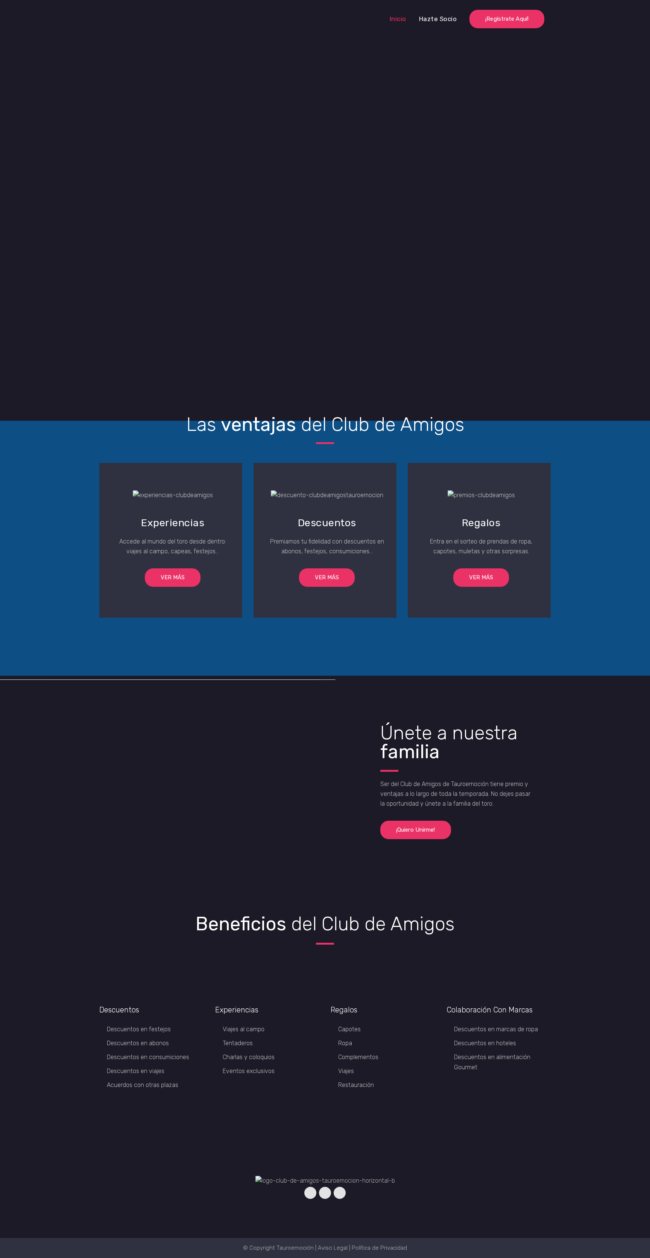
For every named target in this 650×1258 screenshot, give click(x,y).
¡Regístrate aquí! (507, 18)
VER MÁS (173, 577)
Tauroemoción (295, 1247)
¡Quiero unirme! (415, 829)
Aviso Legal (333, 1247)
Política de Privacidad (379, 1247)
